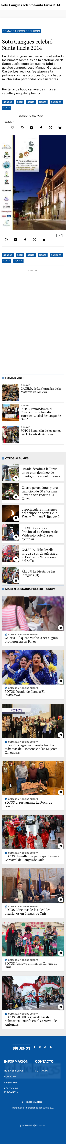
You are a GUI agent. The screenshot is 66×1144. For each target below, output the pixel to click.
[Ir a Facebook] (34, 1047)
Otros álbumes (17, 458)
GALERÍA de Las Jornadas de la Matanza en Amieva (41, 390)
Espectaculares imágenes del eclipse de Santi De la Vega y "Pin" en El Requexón (41, 513)
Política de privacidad (11, 1090)
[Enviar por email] (12, 128)
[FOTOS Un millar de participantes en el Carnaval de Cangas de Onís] (33, 832)
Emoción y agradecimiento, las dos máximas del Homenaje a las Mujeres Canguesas (31, 749)
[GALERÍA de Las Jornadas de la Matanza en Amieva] (10, 392)
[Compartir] (22, 128)
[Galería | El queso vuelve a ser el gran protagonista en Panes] (33, 613)
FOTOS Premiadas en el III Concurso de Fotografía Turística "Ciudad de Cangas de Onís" (41, 414)
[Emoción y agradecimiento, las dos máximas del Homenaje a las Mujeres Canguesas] (33, 721)
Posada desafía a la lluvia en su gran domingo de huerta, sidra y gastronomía (41, 472)
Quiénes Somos (14, 1070)
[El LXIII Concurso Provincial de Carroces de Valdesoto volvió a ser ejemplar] (10, 532)
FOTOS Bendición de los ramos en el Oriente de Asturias (41, 432)
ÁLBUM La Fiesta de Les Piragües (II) (39, 573)
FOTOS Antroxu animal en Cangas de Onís (31, 965)
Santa (30, 102)
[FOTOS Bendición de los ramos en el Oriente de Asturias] (10, 434)
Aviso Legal (11, 1082)
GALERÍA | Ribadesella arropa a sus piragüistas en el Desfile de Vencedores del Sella (40, 555)
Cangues (56, 102)
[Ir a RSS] (50, 1047)
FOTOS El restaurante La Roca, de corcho (28, 804)
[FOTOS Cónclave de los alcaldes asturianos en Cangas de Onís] (33, 885)
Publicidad (11, 1076)
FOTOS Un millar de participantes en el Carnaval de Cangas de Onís (32, 858)
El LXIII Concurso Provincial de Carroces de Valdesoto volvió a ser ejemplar (40, 533)
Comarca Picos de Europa (21, 31)
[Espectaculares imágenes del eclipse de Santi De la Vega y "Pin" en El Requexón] (10, 513)
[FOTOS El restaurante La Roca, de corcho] (33, 778)
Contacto (41, 1070)
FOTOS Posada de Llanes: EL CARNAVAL (25, 693)
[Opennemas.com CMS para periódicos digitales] (33, 1125)
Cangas (7, 102)
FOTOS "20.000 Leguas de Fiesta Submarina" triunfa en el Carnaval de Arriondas (31, 1020)
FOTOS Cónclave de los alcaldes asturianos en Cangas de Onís (27, 911)
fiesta (42, 102)
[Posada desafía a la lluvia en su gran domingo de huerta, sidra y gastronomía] (10, 472)
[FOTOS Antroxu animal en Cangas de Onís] (33, 939)
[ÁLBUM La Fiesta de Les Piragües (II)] (10, 575)
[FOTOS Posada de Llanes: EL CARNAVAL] (33, 667)
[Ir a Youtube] (45, 1047)
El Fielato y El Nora (31, 115)
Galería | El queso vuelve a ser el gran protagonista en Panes (31, 640)
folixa (18, 261)
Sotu (20, 102)
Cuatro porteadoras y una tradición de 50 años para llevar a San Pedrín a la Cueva (40, 493)
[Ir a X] (40, 1047)
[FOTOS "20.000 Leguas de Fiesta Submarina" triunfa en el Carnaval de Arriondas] (33, 993)
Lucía (6, 107)
